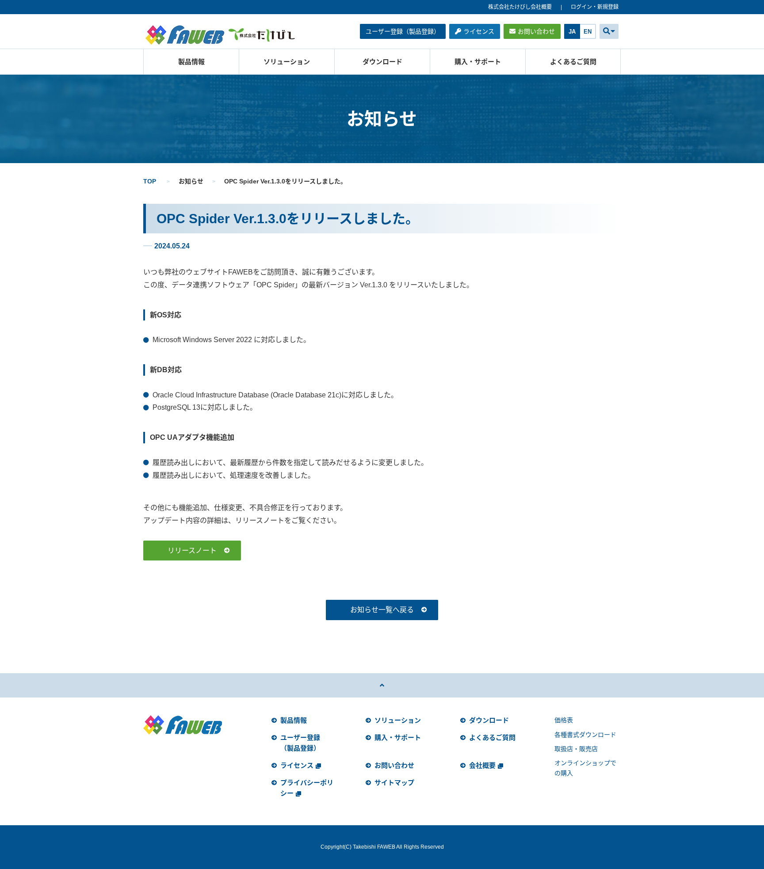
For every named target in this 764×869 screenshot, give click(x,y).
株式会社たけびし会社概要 (520, 7)
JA (572, 31)
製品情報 (191, 61)
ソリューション (287, 61)
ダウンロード (382, 61)
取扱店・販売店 (576, 748)
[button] (609, 31)
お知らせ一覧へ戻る (382, 610)
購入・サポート (478, 61)
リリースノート (192, 550)
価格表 (563, 720)
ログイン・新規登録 (595, 7)
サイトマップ (394, 782)
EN (588, 31)
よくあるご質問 (573, 61)
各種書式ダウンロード (585, 734)
